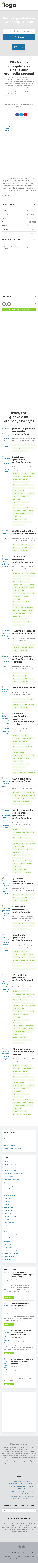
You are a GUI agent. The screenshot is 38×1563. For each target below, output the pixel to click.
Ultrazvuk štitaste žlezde (23, 102)
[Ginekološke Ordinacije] (9, 5)
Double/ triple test (26, 94)
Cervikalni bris (25, 79)
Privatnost (25, 1552)
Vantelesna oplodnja (20, 92)
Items (17, 77)
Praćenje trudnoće (9, 96)
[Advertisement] (19, 156)
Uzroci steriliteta (9, 92)
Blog (32, 1552)
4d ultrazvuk (18, 98)
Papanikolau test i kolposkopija (25, 81)
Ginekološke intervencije (20, 83)
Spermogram (28, 90)
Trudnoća (30, 92)
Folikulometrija (10, 90)
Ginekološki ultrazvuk (25, 100)
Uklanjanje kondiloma (11, 87)
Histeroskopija (9, 85)
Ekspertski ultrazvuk (12, 100)
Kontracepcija (23, 87)
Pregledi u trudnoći (21, 96)
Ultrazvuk (30, 96)
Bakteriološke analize (14, 79)
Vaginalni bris (8, 83)
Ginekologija (25, 77)
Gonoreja (7, 1139)
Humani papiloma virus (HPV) (13, 1148)
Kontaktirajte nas (14, 1552)
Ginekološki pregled (9, 81)
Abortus (30, 83)
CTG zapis (18, 94)
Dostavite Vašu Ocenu (8, 129)
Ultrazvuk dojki (10, 102)
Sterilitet (29, 87)
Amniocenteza (9, 94)
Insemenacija (19, 90)
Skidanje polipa (27, 85)
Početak (11, 77)
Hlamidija (7, 1136)
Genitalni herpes (9, 1145)
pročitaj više (9, 1297)
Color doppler (27, 98)
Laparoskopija (18, 85)
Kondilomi (7, 1142)
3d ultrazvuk (10, 98)
